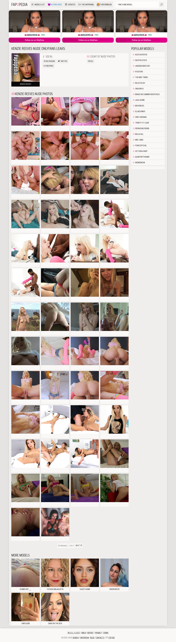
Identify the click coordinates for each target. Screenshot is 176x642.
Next (78, 545)
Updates (71, 4)
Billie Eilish (140, 83)
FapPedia (19, 4)
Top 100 (111, 637)
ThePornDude (106, 4)
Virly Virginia (141, 117)
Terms (105, 633)
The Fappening (87, 4)
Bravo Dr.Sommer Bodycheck (147, 94)
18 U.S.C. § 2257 (74, 633)
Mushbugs (139, 105)
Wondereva (140, 162)
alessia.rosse (141, 54)
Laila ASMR (140, 100)
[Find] (161, 4)
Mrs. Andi (139, 140)
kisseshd (139, 71)
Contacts (100, 637)
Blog (92, 637)
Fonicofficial (141, 145)
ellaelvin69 (140, 111)
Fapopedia (84, 637)
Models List (40, 4)
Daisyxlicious (141, 60)
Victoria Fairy (141, 151)
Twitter (63, 61)
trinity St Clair (142, 123)
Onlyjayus (139, 88)
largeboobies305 (142, 66)
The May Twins (141, 77)
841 (91, 61)
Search (76, 637)
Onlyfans (49, 65)
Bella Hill (139, 134)
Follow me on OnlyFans (34, 40)
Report (90, 633)
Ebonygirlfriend (142, 128)
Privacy (98, 633)
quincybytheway (142, 157)
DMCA (83, 633)
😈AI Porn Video (55, 4)
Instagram (50, 61)
